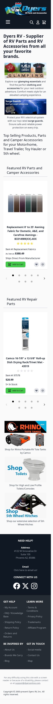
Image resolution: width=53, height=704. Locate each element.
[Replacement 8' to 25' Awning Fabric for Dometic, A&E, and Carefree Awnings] (25, 202)
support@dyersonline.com (27, 683)
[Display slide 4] (32, 275)
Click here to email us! (25, 570)
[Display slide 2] (19, 275)
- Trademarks (34, 622)
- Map (30, 660)
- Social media (34, 649)
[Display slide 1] (13, 275)
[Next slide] (44, 278)
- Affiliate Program (36, 627)
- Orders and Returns (10, 635)
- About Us (9, 649)
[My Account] (38, 22)
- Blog (6, 660)
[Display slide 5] (38, 275)
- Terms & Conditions (32, 609)
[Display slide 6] (19, 281)
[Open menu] (7, 21)
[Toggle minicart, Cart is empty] (44, 22)
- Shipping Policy (12, 622)
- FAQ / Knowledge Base (13, 615)
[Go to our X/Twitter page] (25, 585)
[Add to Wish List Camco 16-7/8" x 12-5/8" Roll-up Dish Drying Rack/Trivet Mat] (36, 390)
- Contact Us (33, 655)
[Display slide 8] (32, 281)
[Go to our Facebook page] (16, 585)
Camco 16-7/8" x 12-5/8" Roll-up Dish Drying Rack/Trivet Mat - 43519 (25, 362)
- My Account (10, 607)
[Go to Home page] (25, 9)
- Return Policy (11, 627)
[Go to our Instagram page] (34, 585)
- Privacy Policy (34, 616)
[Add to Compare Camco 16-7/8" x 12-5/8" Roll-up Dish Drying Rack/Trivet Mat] (42, 390)
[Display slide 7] (25, 281)
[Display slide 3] (25, 275)
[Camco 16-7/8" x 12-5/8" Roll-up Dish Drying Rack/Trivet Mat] (25, 333)
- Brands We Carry (13, 655)
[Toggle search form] (31, 22)
